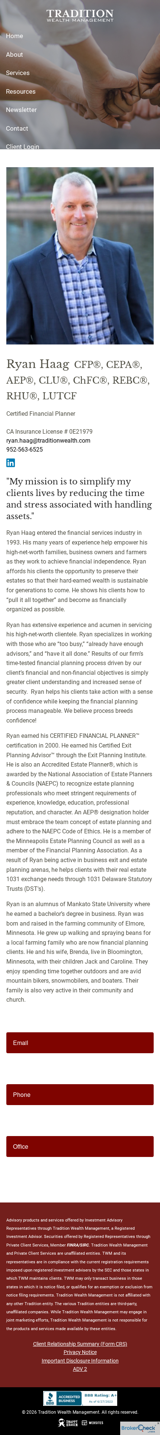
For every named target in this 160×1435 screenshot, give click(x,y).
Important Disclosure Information (80, 1361)
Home (14, 36)
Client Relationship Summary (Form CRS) (80, 1344)
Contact (17, 128)
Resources (21, 91)
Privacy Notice (80, 1352)
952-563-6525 (24, 449)
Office (20, 1146)
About (14, 54)
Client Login (22, 146)
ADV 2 (80, 1369)
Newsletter (21, 109)
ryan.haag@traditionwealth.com (48, 440)
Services (18, 73)
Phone (22, 1094)
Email (20, 1042)
